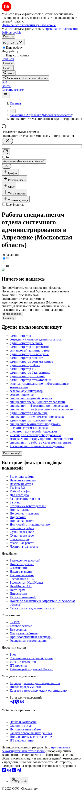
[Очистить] (7, 141)
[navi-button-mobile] (6, 95)
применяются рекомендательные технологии (36, 749)
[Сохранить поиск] (6, 151)
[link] (8, 72)
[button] (6, 82)
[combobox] (20, 132)
